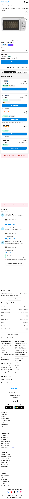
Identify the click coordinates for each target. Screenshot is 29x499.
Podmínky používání (5, 418)
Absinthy (3, 347)
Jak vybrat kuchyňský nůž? (6, 379)
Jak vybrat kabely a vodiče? (6, 381)
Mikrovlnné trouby (6, 8)
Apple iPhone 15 (18, 360)
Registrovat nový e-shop (6, 456)
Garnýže (3, 349)
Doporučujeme (19, 358)
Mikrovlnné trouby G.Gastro (7, 371)
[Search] (2, 67)
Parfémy (17, 362)
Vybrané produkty (19, 341)
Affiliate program (4, 466)
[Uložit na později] (26, 19)
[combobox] (14, 5)
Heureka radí (3, 439)
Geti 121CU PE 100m (19, 347)
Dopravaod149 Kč (23, 142)
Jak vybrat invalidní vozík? (6, 382)
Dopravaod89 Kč (23, 83)
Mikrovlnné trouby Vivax (6, 367)
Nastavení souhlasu (5, 443)
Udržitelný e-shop (5, 485)
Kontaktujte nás (14, 397)
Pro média (3, 422)
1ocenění (13, 85)
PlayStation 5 (18, 366)
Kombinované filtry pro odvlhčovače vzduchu (7, 354)
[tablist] (14, 67)
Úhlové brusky (4, 352)
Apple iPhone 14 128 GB (6, 356)
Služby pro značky (4, 462)
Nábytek (17, 371)
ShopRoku (3, 477)
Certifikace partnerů (5, 481)
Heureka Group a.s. (16, 496)
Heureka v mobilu (4, 437)
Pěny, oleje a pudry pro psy (6, 345)
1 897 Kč (24, 126)
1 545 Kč (24, 81)
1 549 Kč (24, 96)
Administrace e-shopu (5, 454)
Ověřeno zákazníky (5, 475)
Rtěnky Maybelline (5, 359)
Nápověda (3, 470)
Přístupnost (3, 430)
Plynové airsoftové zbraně (6, 343)
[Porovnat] (26, 11)
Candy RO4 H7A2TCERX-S (20, 349)
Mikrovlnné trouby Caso (6, 366)
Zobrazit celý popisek (14, 299)
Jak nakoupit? (4, 435)
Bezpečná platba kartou (6, 447)
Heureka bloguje (4, 424)
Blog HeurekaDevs (5, 426)
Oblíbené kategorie (6, 341)
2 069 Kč (24, 141)
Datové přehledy (4, 464)
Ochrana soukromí (5, 445)
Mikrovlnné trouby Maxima (6, 369)
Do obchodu (14, 89)
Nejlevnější (19, 72)
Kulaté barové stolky (5, 357)
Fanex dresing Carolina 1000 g (21, 343)
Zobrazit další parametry (14, 334)
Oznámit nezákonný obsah (6, 428)
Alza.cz (21, 215)
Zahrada (17, 369)
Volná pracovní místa (5, 420)
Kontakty (3, 416)
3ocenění (8, 102)
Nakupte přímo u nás (5, 441)
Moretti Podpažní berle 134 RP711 (21, 345)
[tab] (8, 67)
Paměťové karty (4, 350)
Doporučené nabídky (10, 72)
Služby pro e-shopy (5, 458)
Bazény (16, 364)
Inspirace (3, 483)
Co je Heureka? (4, 414)
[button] (8, 67)
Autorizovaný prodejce (15, 100)
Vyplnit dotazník (14, 402)
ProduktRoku (4, 479)
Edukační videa (4, 468)
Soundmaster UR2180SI (20, 354)
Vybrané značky (5, 363)
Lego (16, 367)
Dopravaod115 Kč (23, 114)
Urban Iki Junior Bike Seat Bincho (21, 350)
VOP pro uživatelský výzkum (7, 449)
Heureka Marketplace (5, 460)
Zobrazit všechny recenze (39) (14, 264)
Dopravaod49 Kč (23, 97)
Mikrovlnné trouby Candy (15, 8)
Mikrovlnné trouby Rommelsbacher (7, 373)
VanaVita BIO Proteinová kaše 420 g (21, 352)
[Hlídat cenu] (26, 15)
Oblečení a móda (18, 373)
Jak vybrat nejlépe (6, 377)
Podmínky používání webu (16, 497)
